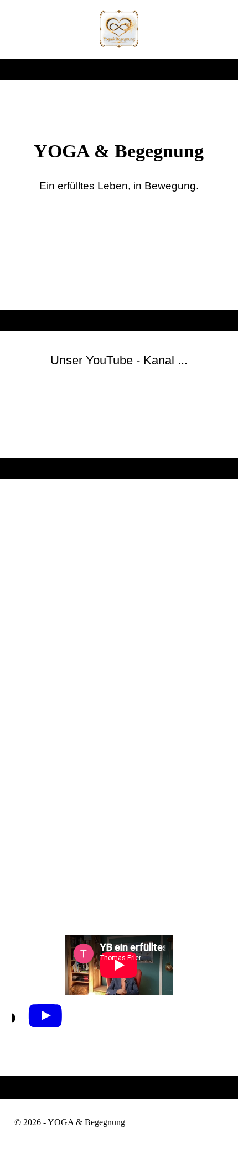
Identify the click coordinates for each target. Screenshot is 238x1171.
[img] (119, 29)
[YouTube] (45, 1016)
